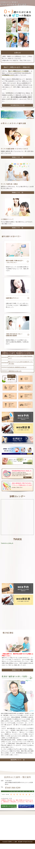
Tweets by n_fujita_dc (7, 543)
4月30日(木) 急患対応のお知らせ (17, 367)
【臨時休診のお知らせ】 (15, 371)
